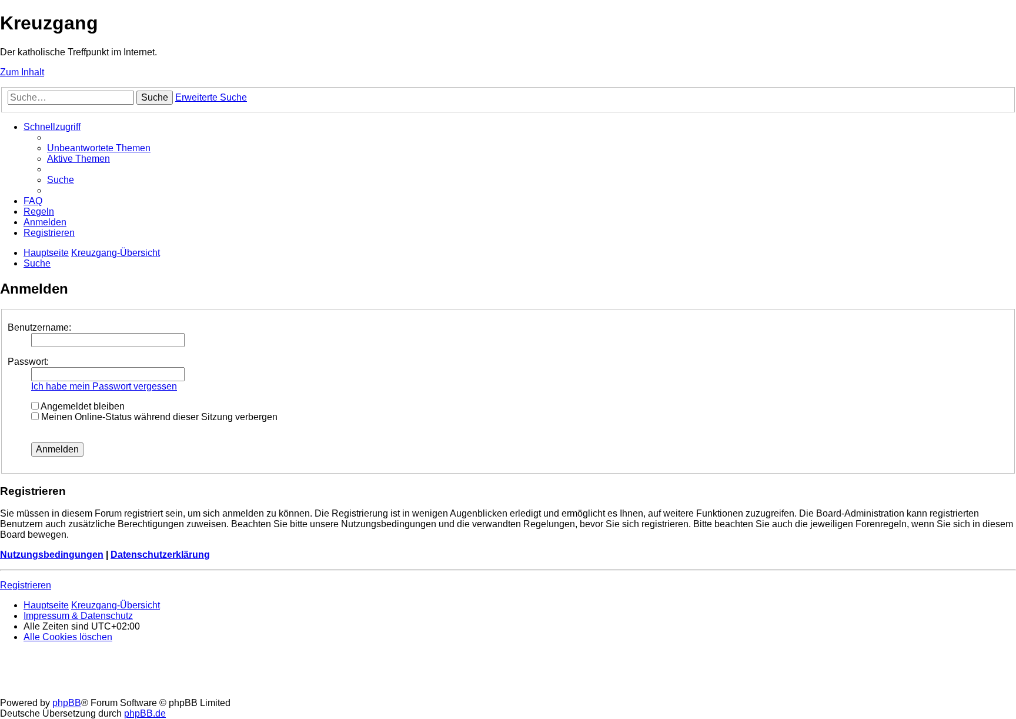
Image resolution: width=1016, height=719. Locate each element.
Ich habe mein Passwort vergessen (104, 386)
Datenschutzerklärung (160, 555)
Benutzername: (39, 327)
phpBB (66, 703)
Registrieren (25, 585)
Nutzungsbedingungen (51, 555)
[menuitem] (99, 148)
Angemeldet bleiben (82, 406)
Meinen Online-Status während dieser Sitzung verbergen (158, 417)
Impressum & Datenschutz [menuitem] (78, 616)
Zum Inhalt (22, 72)
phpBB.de (145, 713)
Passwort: (28, 362)
